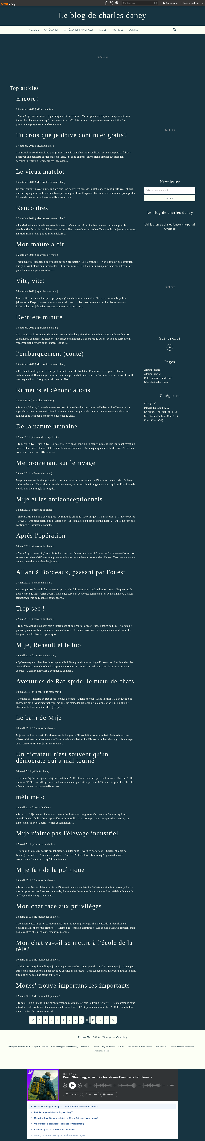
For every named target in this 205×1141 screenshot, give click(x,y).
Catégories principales (79, 30)
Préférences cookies (102, 1051)
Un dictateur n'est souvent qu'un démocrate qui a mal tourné (62, 757)
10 (99, 1019)
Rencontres (32, 207)
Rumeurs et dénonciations (53, 390)
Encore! (27, 98)
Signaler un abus (108, 1047)
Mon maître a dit (40, 244)
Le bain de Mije (39, 717)
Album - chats (152, 369)
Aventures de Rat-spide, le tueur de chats (75, 681)
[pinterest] (117, 3)
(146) (160, 411)
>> (113, 1019)
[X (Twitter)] (111, 3)
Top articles (85, 1047)
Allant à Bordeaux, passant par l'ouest (70, 572)
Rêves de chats (42, 473)
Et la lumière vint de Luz (158, 378)
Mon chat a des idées (156, 382)
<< (32, 1019)
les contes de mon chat (51, 182)
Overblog (121, 1037)
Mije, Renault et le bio (48, 644)
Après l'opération (41, 535)
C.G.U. (121, 1047)
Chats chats (44, 109)
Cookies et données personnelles (182, 1047)
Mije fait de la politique (50, 869)
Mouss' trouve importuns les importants (73, 985)
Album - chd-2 (152, 373)
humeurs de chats (44, 655)
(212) (157, 407)
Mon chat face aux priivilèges (59, 906)
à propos (111, 1094)
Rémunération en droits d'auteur (139, 1047)
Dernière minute (39, 317)
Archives (117, 30)
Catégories (51, 30)
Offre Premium (160, 1047)
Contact (134, 30)
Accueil (34, 30)
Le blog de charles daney (103, 15)
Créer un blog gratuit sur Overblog (64, 1047)
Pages (102, 30)
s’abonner (74, 1094)
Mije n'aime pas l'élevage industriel (67, 833)
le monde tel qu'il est (45, 437)
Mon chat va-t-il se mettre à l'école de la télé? (74, 946)
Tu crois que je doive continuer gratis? (71, 135)
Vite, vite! (30, 280)
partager (92, 1094)
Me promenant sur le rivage (55, 462)
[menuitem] (33, 30)
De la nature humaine (47, 426)
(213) (150, 403)
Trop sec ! (30, 608)
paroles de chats (47, 254)
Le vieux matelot (40, 171)
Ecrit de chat (45, 145)
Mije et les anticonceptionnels (59, 499)
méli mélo (30, 796)
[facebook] (106, 3)
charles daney (172, 224)
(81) (161, 416)
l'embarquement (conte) (50, 353)
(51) (153, 420)
